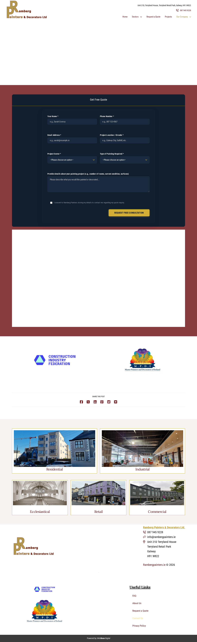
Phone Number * (107, 116)
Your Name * (52, 116)
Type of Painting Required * (112, 154)
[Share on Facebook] (81, 402)
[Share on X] (88, 402)
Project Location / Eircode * (111, 135)
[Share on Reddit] (109, 402)
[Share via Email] (115, 402)
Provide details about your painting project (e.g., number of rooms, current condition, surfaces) (88, 174)
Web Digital (103, 638)
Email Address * (54, 135)
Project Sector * (54, 154)
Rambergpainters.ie (154, 564)
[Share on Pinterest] (102, 402)
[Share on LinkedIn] (95, 402)
